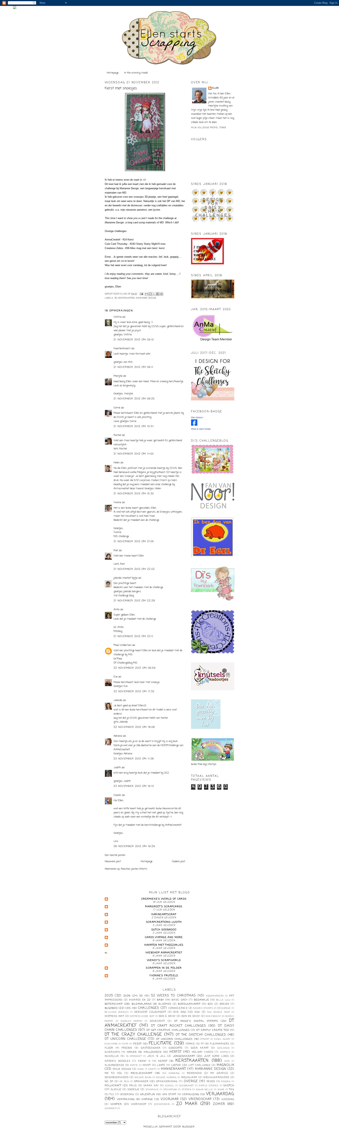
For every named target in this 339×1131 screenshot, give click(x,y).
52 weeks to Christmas (173, 995)
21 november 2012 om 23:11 (133, 636)
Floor (109, 1048)
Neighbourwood (116, 1077)
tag (231, 1089)
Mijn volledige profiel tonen (208, 127)
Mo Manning (171, 1073)
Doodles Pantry (131, 1021)
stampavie (152, 1089)
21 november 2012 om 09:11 (133, 367)
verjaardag (220, 1094)
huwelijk (112, 1056)
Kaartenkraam (122, 348)
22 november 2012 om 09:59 (135, 668)
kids (227, 1061)
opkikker (141, 1081)
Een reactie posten (115, 855)
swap (221, 1089)
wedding (227, 1099)
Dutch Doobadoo (163, 930)
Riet (116, 550)
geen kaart (200, 1048)
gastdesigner (151, 1048)
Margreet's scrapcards (163, 906)
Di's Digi (179, 1012)
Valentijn (147, 1094)
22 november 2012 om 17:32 (134, 691)
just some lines (216, 1056)
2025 (109, 995)
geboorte (175, 1048)
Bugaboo (111, 1008)
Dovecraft (157, 1021)
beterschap (114, 1004)
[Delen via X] (154, 294)
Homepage (112, 73)
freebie (127, 1048)
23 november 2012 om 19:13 (134, 786)
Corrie (117, 408)
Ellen (215, 88)
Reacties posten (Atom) (134, 869)
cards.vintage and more (164, 937)
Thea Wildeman (122, 645)
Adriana (118, 736)
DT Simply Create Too (212, 1030)
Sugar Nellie (204, 1089)
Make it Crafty (147, 1069)
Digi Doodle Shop (218, 1012)
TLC (112, 1094)
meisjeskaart (142, 1073)
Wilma (118, 317)
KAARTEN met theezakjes (164, 945)
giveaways (112, 1052)
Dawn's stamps (203, 1008)
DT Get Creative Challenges (168, 1030)
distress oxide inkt (142, 1016)
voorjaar (170, 1099)
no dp (109, 1081)
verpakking (126, 1099)
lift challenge (200, 1065)
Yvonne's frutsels (163, 975)
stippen (186, 1089)
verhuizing (190, 1094)
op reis (124, 1081)
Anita (116, 609)
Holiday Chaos (202, 1052)
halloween (152, 1052)
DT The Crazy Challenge (133, 1035)
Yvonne (117, 502)
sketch (228, 1085)
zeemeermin (162, 1104)
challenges (148, 1008)
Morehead (194, 1073)
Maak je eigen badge (201, 429)
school (169, 1085)
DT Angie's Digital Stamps (196, 1021)
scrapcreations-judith (164, 922)
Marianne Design (146, 298)
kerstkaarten (126, 298)
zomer (219, 1104)
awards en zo (140, 1000)
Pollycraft (113, 1085)
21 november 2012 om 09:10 (134, 340)
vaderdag (127, 1094)
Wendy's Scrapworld (164, 960)
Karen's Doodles (117, 1061)
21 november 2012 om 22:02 (134, 569)
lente (161, 1065)
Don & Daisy (167, 1016)
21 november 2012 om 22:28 (134, 601)
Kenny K (144, 1061)
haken (132, 1052)
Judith (117, 767)
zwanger (111, 1108)
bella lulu (223, 1000)
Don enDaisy (213, 1016)
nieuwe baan (143, 1077)
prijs (133, 1085)
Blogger (188, 1127)
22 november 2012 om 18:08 (134, 727)
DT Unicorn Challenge (125, 1039)
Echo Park (111, 1044)
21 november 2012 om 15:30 (134, 493)
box (210, 1004)
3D (115, 298)
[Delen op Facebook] (158, 294)
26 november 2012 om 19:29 (134, 846)
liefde (176, 1065)
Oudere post (178, 861)
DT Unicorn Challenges (174, 1039)
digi (197, 1012)
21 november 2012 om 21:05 (134, 541)
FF (202, 1044)
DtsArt (204, 1039)
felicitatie (160, 1043)
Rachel (117, 435)
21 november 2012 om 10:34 (134, 426)
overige (191, 1081)
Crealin (117, 795)
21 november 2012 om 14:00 (134, 454)
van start (169, 1094)
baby (160, 1000)
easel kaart (222, 1039)
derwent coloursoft (150, 1012)
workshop (138, 1104)
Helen (117, 463)
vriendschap (200, 1099)
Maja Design (122, 1069)
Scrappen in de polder (164, 968)
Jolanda (118, 700)
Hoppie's (225, 1052)
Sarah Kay (151, 1085)
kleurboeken (114, 1065)
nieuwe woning (166, 1077)
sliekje (116, 1089)
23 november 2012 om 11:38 (134, 759)
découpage (224, 1008)
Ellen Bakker (197, 417)
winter (116, 1104)
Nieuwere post (113, 861)
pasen (211, 1081)
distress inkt (114, 1016)
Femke (190, 1044)
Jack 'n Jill (156, 1056)
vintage (147, 1099)
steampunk (170, 1089)
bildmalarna (142, 1004)
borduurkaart (189, 1004)
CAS (128, 1008)
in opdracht (134, 1056)
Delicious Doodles (117, 1012)
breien (224, 1004)
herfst (175, 1052)
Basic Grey (180, 1000)
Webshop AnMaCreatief (164, 953)
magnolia (225, 1065)
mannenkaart (173, 1069)
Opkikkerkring (167, 1081)
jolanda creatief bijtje (126, 578)
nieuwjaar (189, 1077)
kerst (163, 1061)
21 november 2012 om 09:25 (134, 399)
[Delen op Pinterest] (161, 294)
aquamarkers (215, 995)
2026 (126, 996)
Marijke (118, 376)
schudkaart (186, 1085)
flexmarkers (219, 1044)
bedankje (201, 1000)
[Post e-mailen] (141, 294)
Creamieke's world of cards (164, 899)
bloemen (165, 1004)
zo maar (187, 1104)
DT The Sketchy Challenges (201, 1035)
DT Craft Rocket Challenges (178, 1026)
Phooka (226, 1081)
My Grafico (219, 1073)
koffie (134, 1065)
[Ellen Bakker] (194, 425)
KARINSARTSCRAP (163, 914)
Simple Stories (208, 1085)
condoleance (178, 1008)
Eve (116, 677)
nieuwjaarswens (216, 1077)
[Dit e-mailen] (147, 294)
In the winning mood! (136, 73)
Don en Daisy (190, 1016)
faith (125, 1044)
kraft (147, 1065)
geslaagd (223, 1048)
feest (137, 1044)
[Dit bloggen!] (150, 294)
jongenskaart (184, 1056)
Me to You (113, 1073)
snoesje (133, 1089)
